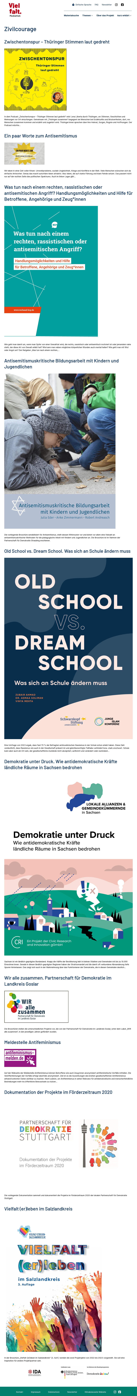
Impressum (35, 1392)
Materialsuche (71, 15)
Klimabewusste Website (95, 1392)
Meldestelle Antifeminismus (32, 1042)
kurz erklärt (123, 15)
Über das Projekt (105, 15)
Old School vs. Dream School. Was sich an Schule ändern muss (67, 551)
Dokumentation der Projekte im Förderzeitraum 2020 (58, 1092)
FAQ (96, 5)
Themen (86, 15)
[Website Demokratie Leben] (97, 1372)
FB (122, 5)
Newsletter (107, 5)
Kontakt (19, 1392)
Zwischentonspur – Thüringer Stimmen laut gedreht (57, 41)
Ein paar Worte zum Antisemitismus (40, 135)
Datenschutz (54, 1392)
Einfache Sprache (83, 5)
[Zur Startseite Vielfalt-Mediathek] (15, 10)
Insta (116, 5)
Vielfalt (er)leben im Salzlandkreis (38, 1208)
